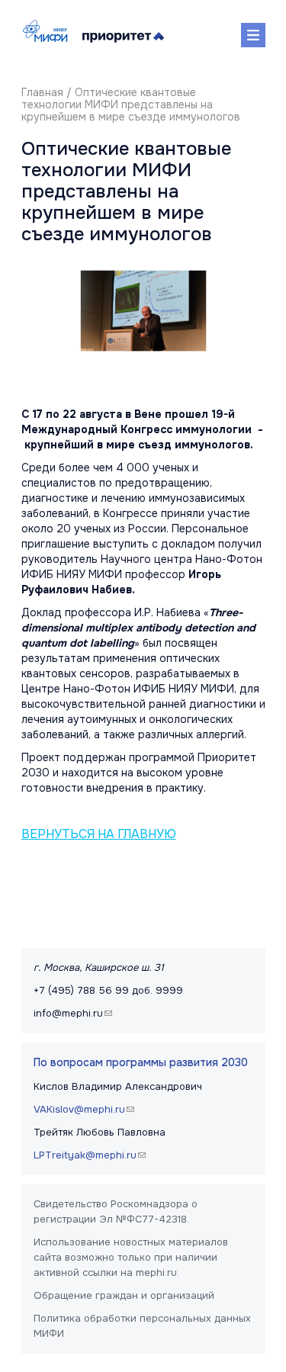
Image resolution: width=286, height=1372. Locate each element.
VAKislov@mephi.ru (86, 1109)
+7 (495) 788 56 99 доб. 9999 (108, 990)
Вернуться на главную (98, 834)
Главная (42, 92)
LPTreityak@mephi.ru (91, 1155)
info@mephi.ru (75, 1013)
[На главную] (48, 30)
